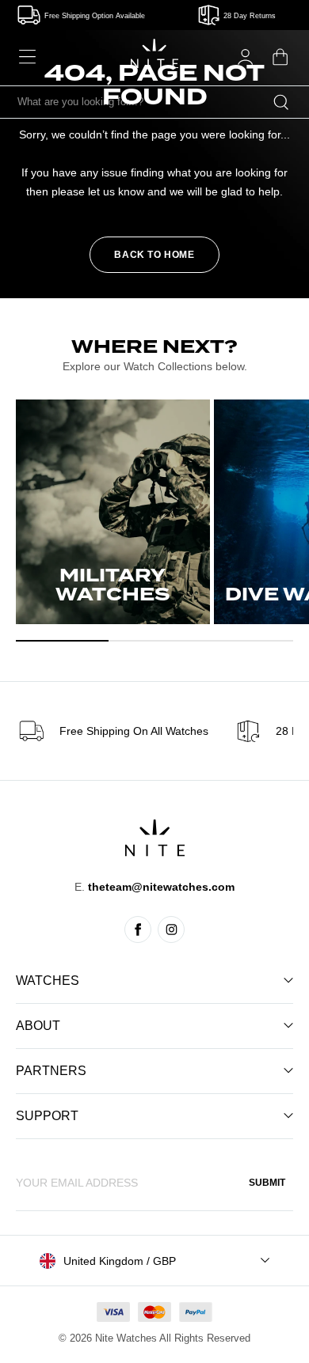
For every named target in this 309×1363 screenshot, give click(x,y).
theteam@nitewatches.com (161, 886)
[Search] (281, 102)
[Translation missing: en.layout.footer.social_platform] (137, 929)
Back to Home (154, 254)
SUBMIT (267, 1182)
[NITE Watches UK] (154, 53)
